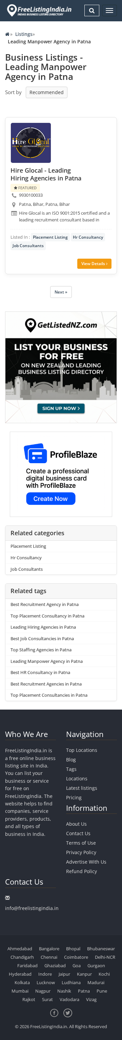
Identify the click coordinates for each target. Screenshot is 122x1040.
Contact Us (78, 833)
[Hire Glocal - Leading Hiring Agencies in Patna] (31, 143)
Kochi (104, 974)
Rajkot (28, 999)
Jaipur (64, 974)
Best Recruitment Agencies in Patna (46, 684)
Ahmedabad (19, 949)
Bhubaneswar (101, 949)
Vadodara (69, 999)
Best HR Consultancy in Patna (40, 672)
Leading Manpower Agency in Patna (47, 661)
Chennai (49, 957)
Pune (102, 991)
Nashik (64, 991)
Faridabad (27, 965)
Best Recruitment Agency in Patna (45, 604)
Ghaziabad (55, 965)
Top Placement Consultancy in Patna (47, 616)
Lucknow (46, 982)
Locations (76, 778)
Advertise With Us (86, 862)
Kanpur (84, 974)
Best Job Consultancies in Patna (42, 638)
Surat (47, 999)
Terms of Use (81, 843)
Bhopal (73, 949)
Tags (71, 769)
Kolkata (22, 982)
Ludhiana (71, 982)
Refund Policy (81, 871)
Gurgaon (96, 965)
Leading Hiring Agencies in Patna (43, 627)
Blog (71, 759)
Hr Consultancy (88, 237)
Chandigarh (22, 957)
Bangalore (49, 949)
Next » (61, 292)
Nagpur (42, 991)
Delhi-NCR (105, 957)
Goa (77, 965)
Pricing (74, 797)
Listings (24, 34)
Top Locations (81, 750)
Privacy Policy (81, 852)
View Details (93, 263)
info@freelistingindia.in (32, 908)
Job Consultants (28, 245)
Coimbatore (76, 957)
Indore (45, 974)
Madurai (95, 982)
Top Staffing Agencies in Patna (41, 650)
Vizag (91, 999)
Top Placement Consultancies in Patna (49, 695)
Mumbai (20, 991)
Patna (84, 991)
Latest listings (81, 788)
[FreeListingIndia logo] (39, 10)
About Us (76, 824)
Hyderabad (20, 974)
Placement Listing (50, 237)
